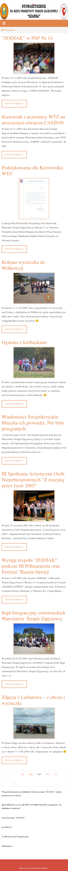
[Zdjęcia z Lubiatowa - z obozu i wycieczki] (34, 723)
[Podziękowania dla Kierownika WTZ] (34, 198)
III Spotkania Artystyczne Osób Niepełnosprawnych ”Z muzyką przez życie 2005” (33, 479)
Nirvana (32, 868)
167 (22, 774)
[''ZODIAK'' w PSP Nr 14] (34, 58)
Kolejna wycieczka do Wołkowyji (23, 265)
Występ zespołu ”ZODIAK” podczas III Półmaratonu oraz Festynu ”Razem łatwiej (31, 565)
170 (47, 774)
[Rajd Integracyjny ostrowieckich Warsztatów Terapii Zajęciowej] (34, 638)
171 (55, 774)
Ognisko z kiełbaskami (24, 342)
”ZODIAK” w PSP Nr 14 (27, 37)
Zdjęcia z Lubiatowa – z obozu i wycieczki (33, 700)
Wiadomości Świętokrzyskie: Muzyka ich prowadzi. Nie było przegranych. (33, 422)
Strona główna (9, 30)
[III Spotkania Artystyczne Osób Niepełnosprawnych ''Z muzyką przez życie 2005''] (34, 505)
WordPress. (44, 868)
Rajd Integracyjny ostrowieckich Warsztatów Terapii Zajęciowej (33, 615)
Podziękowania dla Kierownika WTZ (32, 170)
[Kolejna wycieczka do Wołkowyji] (34, 288)
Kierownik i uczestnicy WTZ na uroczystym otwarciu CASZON (33, 119)
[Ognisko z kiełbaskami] (34, 362)
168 (31, 774)
